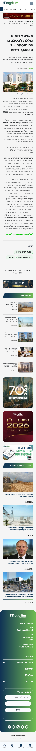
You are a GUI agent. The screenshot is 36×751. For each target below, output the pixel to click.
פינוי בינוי (29, 656)
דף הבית (28, 21)
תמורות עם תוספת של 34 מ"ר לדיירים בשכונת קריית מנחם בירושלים (10, 364)
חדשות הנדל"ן (18, 21)
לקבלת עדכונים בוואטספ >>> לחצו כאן (19, 234)
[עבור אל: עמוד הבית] (10, 3)
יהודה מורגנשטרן (25, 257)
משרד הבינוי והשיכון (24, 252)
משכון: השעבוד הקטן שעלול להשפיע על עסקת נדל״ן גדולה (10, 349)
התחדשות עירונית (25, 663)
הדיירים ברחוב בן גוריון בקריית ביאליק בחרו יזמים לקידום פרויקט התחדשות (10, 335)
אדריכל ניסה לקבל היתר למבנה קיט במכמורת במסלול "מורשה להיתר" (11, 319)
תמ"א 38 (29, 675)
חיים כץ (11, 257)
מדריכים (29, 669)
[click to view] (18, 16)
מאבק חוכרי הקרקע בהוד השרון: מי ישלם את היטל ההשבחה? (10, 304)
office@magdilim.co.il (24, 630)
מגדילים (31, 68)
